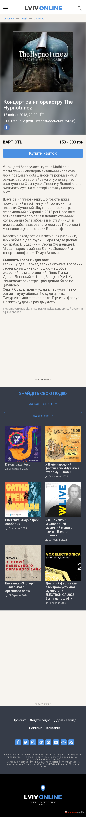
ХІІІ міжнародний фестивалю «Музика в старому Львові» (62, 468)
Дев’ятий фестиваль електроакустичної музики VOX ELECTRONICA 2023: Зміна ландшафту (61, 590)
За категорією (41, 404)
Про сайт (19, 720)
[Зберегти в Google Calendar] (40, 115)
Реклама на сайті (43, 380)
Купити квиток (43, 153)
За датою (41, 416)
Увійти (54, 764)
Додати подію (40, 720)
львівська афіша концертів (50, 308)
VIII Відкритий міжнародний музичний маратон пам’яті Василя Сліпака (59, 527)
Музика (39, 18)
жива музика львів (17, 308)
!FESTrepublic (14, 121)
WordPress (43, 764)
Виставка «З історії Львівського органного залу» (19, 587)
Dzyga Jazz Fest (17, 464)
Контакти (53, 728)
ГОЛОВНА (8, 18)
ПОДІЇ (24, 18)
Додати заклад (65, 720)
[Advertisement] (43, 349)
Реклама (35, 728)
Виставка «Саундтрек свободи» (22, 522)
